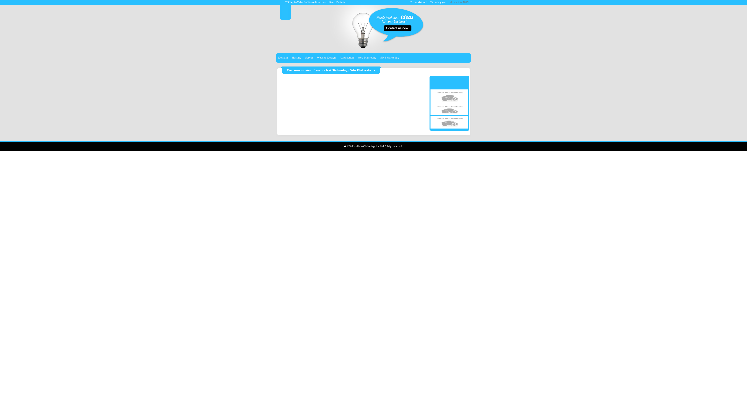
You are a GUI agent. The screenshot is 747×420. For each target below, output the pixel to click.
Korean (332, 2)
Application (347, 57)
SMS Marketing (389, 57)
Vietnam (311, 2)
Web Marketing (367, 57)
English (293, 2)
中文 (287, 2)
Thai (305, 2)
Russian (325, 2)
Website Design (326, 57)
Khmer (318, 2)
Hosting (296, 57)
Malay (300, 2)
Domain (283, 57)
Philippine (341, 2)
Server (309, 57)
